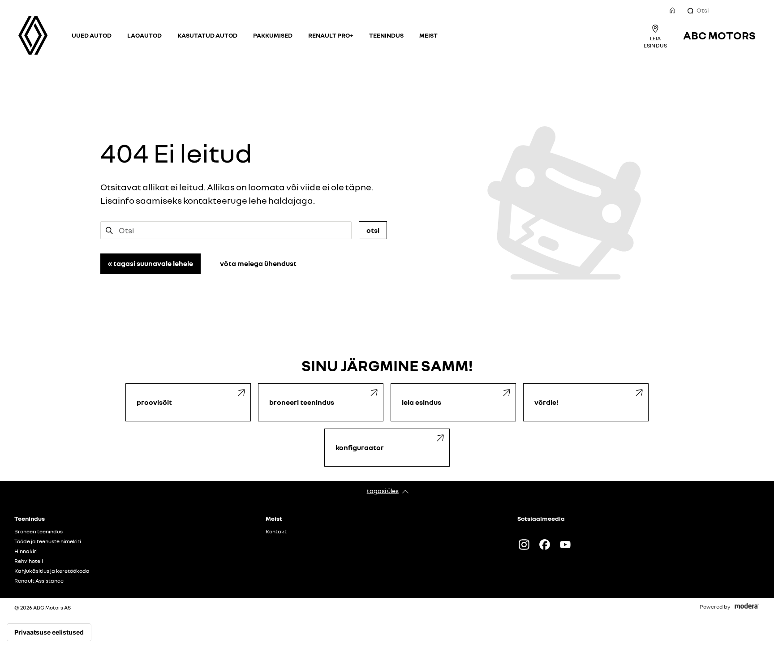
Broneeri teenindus (38, 531)
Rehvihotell (28, 561)
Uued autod (92, 35)
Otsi (372, 230)
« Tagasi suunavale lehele (150, 263)
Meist (428, 35)
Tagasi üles (383, 490)
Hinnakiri (26, 551)
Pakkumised (272, 35)
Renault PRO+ (330, 35)
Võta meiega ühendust (258, 263)
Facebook (544, 544)
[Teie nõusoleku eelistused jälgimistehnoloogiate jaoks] (49, 632)
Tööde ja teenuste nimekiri (47, 541)
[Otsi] (690, 10)
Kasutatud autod (207, 35)
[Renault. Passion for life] (32, 35)
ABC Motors (719, 35)
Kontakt (276, 531)
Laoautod (144, 35)
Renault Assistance (39, 581)
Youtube (565, 544)
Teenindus (386, 35)
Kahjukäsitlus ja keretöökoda (52, 571)
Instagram (524, 544)
